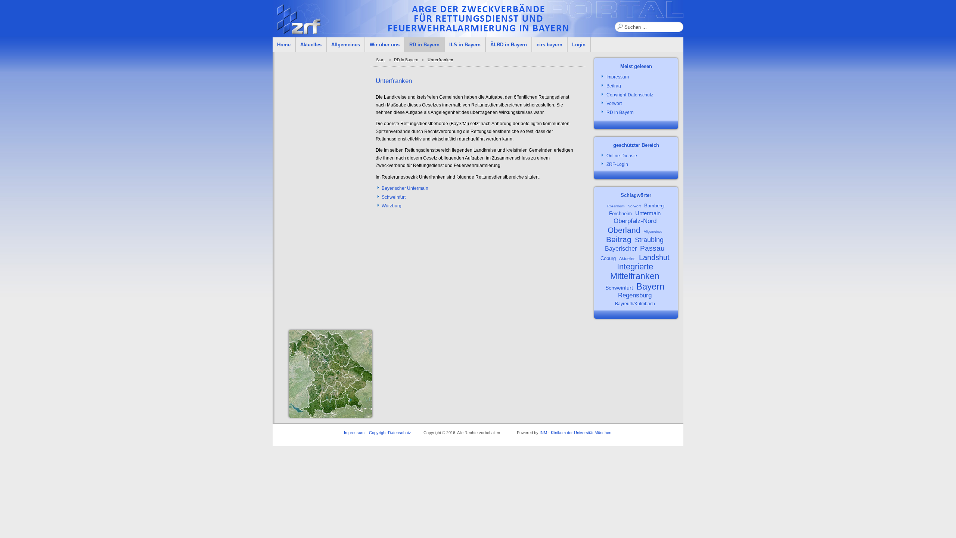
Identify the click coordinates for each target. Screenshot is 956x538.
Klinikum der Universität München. (581, 432)
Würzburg (391, 205)
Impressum (354, 432)
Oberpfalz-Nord (635, 221)
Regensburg (635, 295)
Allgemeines (653, 232)
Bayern (650, 286)
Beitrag (618, 239)
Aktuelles (627, 258)
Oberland (624, 230)
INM (543, 432)
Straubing (649, 240)
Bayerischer (621, 248)
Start (380, 60)
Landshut (654, 257)
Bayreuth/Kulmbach (635, 303)
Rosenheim (616, 206)
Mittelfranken (634, 276)
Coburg (608, 258)
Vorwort (634, 206)
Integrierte (635, 266)
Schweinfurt (394, 197)
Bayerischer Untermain (405, 188)
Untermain (648, 213)
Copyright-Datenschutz (390, 432)
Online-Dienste (621, 155)
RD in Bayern (406, 60)
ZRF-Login (617, 164)
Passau (652, 248)
